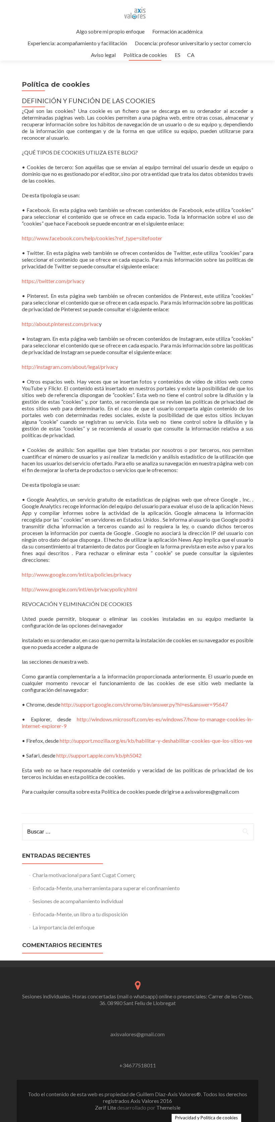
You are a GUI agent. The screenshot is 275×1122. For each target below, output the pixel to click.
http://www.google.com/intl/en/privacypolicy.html (79, 589)
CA (191, 55)
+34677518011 (137, 1065)
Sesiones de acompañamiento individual (78, 901)
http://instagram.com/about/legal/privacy (70, 367)
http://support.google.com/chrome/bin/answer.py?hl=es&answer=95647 (144, 704)
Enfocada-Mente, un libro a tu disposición (80, 914)
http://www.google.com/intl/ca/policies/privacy (76, 574)
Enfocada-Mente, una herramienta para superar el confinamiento (106, 888)
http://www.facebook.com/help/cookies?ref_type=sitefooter (92, 238)
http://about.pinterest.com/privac (60, 324)
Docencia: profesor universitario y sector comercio (193, 43)
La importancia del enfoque (64, 927)
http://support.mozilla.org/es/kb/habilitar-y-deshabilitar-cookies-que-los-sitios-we (156, 740)
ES (177, 55)
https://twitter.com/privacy (53, 281)
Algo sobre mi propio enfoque (110, 31)
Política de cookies (145, 55)
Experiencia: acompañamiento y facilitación (77, 43)
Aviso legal (103, 55)
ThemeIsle (168, 1107)
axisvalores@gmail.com (137, 1034)
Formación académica (177, 31)
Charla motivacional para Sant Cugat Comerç (84, 875)
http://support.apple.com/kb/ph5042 (99, 755)
